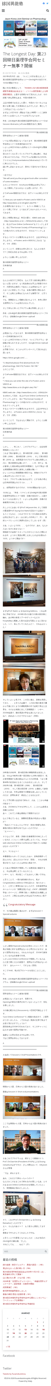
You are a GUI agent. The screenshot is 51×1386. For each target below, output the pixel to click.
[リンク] (12, 3)
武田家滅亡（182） (11, 1287)
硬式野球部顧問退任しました (15, 1291)
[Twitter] (47, 3)
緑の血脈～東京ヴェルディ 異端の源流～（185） (23, 1264)
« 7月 (8, 1346)
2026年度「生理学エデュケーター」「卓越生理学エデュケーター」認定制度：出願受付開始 (25, 1282)
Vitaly (30, 1381)
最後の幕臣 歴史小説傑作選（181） (17, 1294)
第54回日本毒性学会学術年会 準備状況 (19, 1304)
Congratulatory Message (21, 904)
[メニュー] (3, 10)
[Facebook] (43, 3)
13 (25, 1329)
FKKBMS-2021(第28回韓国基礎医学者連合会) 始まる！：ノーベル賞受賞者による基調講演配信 (25, 91)
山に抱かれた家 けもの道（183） (17, 1277)
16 (43, 1329)
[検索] (47, 10)
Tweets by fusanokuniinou (14, 1374)
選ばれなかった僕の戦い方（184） (17, 1268)
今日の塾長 (25, 73)
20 (25, 1333)
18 (14, 1333)
